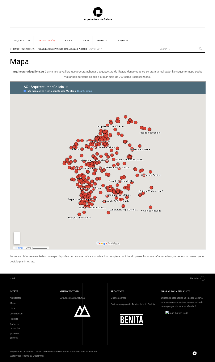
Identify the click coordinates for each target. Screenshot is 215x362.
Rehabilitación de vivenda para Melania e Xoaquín (62, 48)
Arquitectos (22, 40)
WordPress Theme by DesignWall (27, 355)
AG (107, 13)
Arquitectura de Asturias (72, 297)
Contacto (123, 40)
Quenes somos (118, 297)
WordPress (91, 351)
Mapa (13, 303)
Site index (194, 278)
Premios (102, 40)
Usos (86, 40)
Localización (46, 40)
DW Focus (63, 351)
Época (69, 40)
